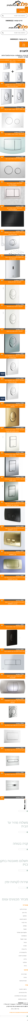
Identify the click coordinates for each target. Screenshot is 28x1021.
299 (21, 182)
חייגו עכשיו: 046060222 (14, 21)
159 (20, 403)
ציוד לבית (24, 922)
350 (20, 748)
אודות (25, 977)
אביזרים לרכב (23, 909)
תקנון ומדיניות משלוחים (21, 996)
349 (20, 231)
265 (20, 452)
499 (20, 551)
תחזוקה (25, 916)
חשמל (25, 929)
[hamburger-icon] (26, 8)
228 (20, 699)
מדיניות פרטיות (23, 992)
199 (20, 206)
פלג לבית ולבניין (10, 1006)
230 (20, 157)
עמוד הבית (24, 974)
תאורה (25, 945)
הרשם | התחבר (23, 989)
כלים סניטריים (23, 952)
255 (20, 354)
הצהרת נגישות (23, 980)
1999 (19, 280)
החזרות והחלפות (22, 999)
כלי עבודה (24, 949)
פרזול (25, 942)
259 (20, 723)
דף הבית (25, 55)
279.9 (19, 132)
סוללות (25, 962)
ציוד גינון (24, 912)
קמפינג (25, 926)
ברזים (25, 959)
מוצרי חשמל (23, 939)
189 (20, 255)
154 (20, 674)
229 (20, 305)
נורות (25, 965)
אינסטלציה (18, 55)
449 (20, 526)
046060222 (20, 1003)
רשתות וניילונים (23, 955)
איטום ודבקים (23, 919)
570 (20, 83)
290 (20, 108)
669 (20, 428)
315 (20, 329)
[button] (23, 29)
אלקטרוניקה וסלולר (22, 932)
